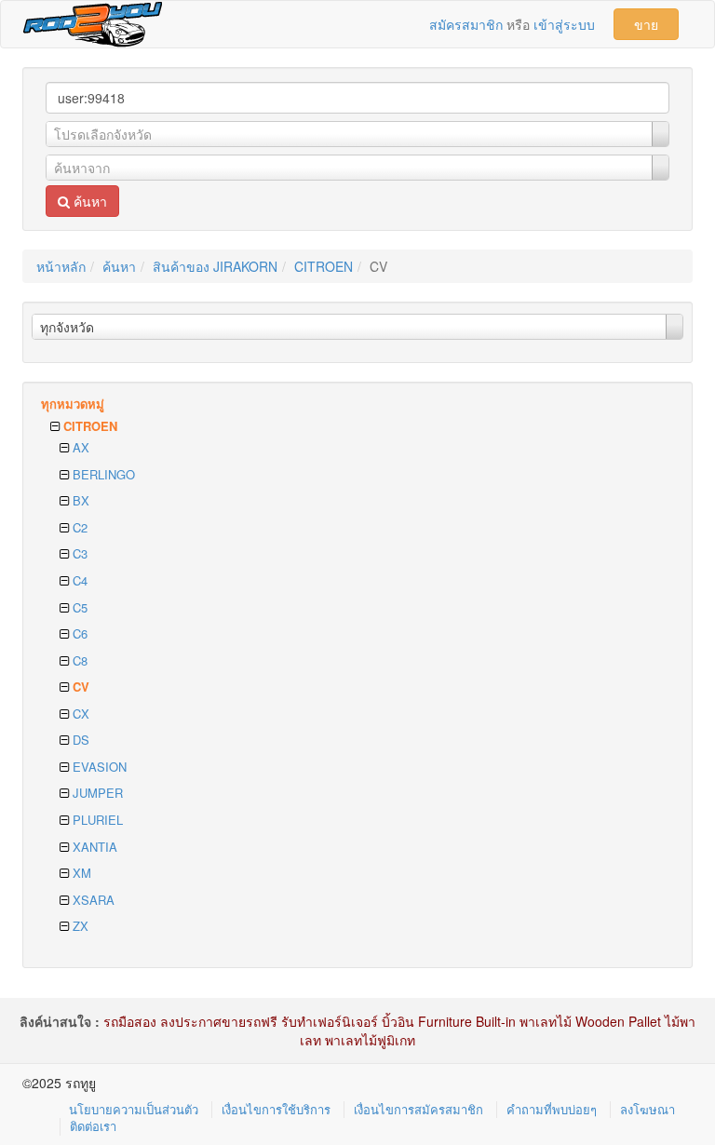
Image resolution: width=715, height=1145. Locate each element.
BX (79, 500)
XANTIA (93, 846)
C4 (78, 580)
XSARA (92, 900)
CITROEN (323, 266)
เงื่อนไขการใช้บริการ (276, 1109)
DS (79, 739)
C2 (78, 527)
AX (79, 447)
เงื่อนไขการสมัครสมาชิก (418, 1109)
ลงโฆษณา (647, 1109)
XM (80, 873)
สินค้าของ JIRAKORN (215, 266)
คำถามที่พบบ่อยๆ (551, 1109)
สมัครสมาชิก (466, 24)
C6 (78, 633)
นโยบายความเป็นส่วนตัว (133, 1109)
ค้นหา (88, 201)
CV (79, 686)
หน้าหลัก (61, 266)
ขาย (646, 24)
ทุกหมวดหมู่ (72, 403)
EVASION (98, 766)
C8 (78, 660)
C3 (78, 553)
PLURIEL (96, 819)
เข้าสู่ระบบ (564, 24)
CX (79, 713)
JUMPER (96, 793)
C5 (78, 607)
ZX (78, 926)
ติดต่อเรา (93, 1126)
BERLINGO (102, 474)
